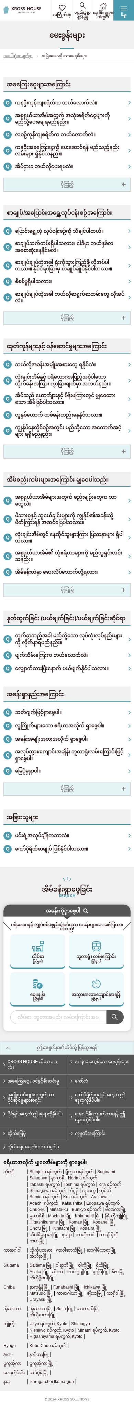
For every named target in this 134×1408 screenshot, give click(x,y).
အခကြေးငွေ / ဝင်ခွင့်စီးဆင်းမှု (33, 1081)
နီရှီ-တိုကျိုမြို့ (116, 1216)
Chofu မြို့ (39, 1228)
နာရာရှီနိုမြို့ (39, 1287)
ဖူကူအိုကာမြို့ (41, 1363)
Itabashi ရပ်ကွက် (45, 1184)
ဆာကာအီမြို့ (88, 1308)
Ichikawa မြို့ (95, 1287)
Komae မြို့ (79, 1222)
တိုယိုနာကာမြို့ (42, 1315)
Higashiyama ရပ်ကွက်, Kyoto (56, 1336)
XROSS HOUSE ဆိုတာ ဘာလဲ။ (32, 1064)
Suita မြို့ (64, 1308)
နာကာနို (57, 1178)
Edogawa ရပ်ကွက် (103, 1203)
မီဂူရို (74, 1190)
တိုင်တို (105, 1190)
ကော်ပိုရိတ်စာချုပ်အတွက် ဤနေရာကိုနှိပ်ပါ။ (100, 1097)
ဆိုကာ (57, 1271)
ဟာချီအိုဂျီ (108, 1234)
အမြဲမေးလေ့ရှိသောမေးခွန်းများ (102, 1061)
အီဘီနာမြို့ (39, 1256)
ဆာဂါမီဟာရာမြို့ (101, 1250)
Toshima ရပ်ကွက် (79, 1184)
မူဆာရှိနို (37, 1216)
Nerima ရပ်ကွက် (82, 1178)
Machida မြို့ (59, 1216)
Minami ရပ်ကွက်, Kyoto (99, 1330)
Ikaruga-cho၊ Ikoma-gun (52, 1381)
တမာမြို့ (37, 1241)
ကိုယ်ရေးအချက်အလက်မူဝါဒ (33, 1146)
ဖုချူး (67, 1234)
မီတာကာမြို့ (115, 1209)
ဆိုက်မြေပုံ (17, 1133)
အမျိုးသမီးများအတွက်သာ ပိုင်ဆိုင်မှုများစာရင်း (31, 1097)
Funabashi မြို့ (66, 1287)
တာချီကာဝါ (86, 1234)
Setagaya (38, 1178)
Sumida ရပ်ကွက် (44, 1196)
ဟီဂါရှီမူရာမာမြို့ (44, 1234)
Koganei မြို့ (104, 1222)
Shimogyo (80, 1323)
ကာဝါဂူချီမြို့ (78, 1271)
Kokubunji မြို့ (88, 1216)
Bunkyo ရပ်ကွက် (86, 1209)
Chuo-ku (38, 1209)
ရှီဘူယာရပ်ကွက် (79, 1171)
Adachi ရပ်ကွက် (44, 1203)
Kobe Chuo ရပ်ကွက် (48, 1345)
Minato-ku (58, 1209)
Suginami (106, 1171)
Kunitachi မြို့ (64, 1228)
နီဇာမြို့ (118, 1271)
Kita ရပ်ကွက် (110, 1184)
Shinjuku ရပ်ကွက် (46, 1171)
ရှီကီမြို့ (102, 1265)
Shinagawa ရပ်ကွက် (48, 1190)
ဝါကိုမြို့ (85, 1265)
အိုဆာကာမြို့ (41, 1308)
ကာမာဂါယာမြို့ (69, 1293)
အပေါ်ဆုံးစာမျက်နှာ (18, 56)
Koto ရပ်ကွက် (75, 1196)
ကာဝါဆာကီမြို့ (69, 1250)
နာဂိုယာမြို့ (39, 1354)
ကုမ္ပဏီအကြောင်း (90, 1133)
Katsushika (72, 1203)
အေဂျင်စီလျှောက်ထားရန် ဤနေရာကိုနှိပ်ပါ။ (100, 1117)
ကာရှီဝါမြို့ (116, 1293)
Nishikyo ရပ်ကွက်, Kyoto (52, 1330)
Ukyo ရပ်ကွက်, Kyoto (48, 1323)
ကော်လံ (81, 1081)
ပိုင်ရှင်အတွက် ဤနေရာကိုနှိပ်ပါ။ (36, 1114)
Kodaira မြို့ (90, 1228)
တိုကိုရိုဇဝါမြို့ (42, 1278)
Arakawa (99, 1196)
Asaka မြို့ (39, 1271)
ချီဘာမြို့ (95, 1293)
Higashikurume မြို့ (47, 1222)
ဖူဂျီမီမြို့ (100, 1271)
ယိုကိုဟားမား (41, 1250)
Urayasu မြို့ (41, 1299)
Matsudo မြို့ (41, 1293)
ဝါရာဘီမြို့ (65, 1265)
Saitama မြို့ (41, 1265)
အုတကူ (89, 1190)
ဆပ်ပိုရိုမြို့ (39, 1372)
